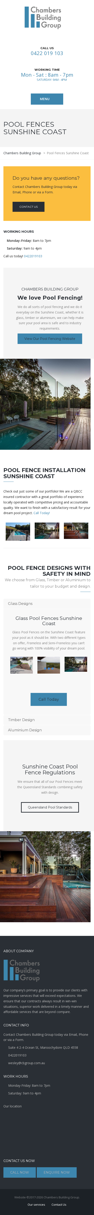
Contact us (28, 206)
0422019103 (33, 256)
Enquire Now (57, 1172)
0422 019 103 (47, 53)
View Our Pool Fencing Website (49, 339)
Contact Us (59, 1204)
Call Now (19, 1172)
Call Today (49, 699)
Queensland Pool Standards (50, 807)
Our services (36, 1204)
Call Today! (42, 513)
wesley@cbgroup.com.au (26, 1063)
